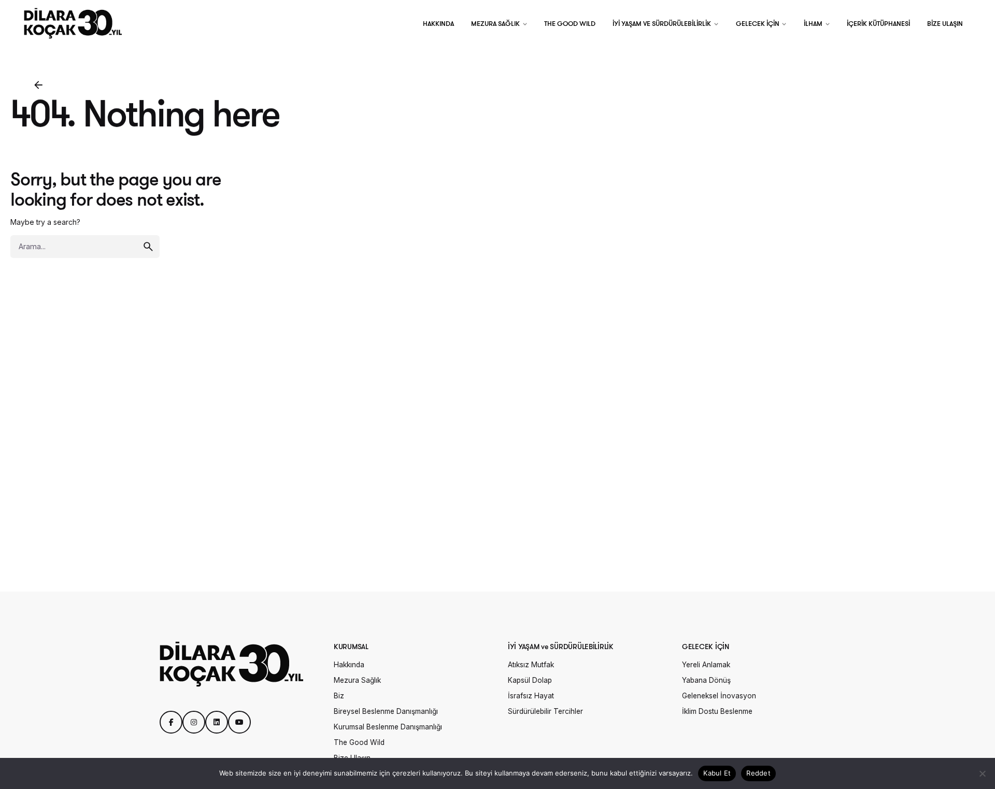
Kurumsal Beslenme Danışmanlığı (388, 727)
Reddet (758, 773)
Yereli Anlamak (706, 665)
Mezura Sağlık (357, 680)
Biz (339, 696)
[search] (148, 246)
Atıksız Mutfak (531, 665)
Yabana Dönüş (706, 680)
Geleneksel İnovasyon (719, 696)
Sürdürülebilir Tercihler (545, 711)
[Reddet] (982, 773)
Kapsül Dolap (530, 680)
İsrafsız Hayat (531, 696)
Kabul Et (717, 773)
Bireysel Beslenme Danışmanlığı (386, 711)
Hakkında (349, 665)
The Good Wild (359, 742)
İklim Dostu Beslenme (717, 711)
